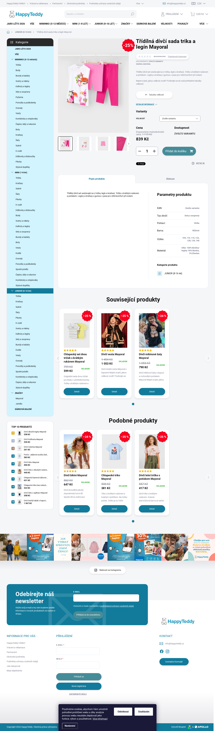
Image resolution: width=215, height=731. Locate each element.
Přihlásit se (79, 676)
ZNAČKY (19, 393)
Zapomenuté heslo (78, 694)
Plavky (19, 161)
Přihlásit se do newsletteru (88, 615)
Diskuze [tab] (170, 178)
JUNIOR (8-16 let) (23, 291)
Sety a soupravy (23, 92)
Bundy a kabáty (23, 76)
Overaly (19, 108)
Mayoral (19, 398)
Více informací (100, 718)
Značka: (143, 64)
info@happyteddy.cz (174, 643)
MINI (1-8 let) (21, 172)
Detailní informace (145, 104)
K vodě (19, 151)
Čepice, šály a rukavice (26, 124)
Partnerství (57, 3)
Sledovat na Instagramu (110, 570)
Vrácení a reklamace (39, 3)
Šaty (18, 140)
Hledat (132, 14)
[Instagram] (167, 651)
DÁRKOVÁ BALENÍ (23, 409)
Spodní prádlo (22, 269)
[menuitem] (17, 23)
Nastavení (70, 725)
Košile (18, 253)
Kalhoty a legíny (23, 86)
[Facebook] (161, 651)
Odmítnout (123, 711)
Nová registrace (79, 686)
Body (18, 70)
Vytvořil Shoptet (178, 727)
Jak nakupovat (13, 666)
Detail (76, 391)
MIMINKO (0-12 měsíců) (26, 59)
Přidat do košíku (175, 151)
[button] (133, 404)
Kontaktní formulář (174, 662)
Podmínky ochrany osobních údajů (105, 3)
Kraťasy (19, 135)
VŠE (17, 54)
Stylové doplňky (23, 167)
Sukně (18, 145)
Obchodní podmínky (76, 3)
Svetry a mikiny (22, 81)
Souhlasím (143, 711)
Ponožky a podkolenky (26, 102)
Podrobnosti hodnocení (177, 57)
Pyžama (19, 97)
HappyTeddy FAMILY (16, 3)
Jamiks (19, 404)
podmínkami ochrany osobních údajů (117, 606)
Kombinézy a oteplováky (27, 119)
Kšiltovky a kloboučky (25, 156)
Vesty (18, 113)
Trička (18, 65)
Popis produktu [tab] (97, 178)
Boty (18, 129)
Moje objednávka (14, 670)
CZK (199, 3)
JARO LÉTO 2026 (23, 49)
